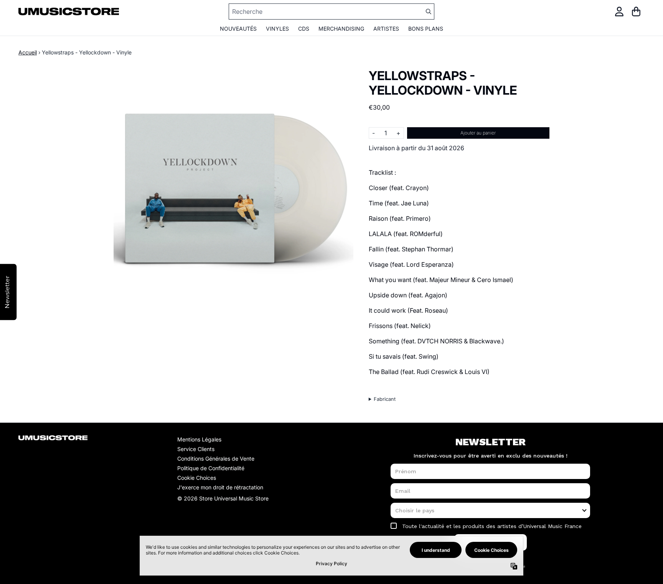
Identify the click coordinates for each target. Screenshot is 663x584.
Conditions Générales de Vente (215, 458)
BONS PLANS (425, 28)
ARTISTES (386, 28)
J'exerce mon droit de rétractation (220, 487)
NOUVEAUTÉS (238, 28)
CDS (303, 28)
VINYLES (277, 28)
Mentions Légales (199, 439)
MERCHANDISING (341, 28)
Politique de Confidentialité (210, 468)
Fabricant (385, 399)
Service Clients (195, 449)
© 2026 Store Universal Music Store (223, 498)
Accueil (27, 52)
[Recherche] (428, 11)
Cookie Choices (196, 477)
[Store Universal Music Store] (68, 11)
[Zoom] (233, 188)
